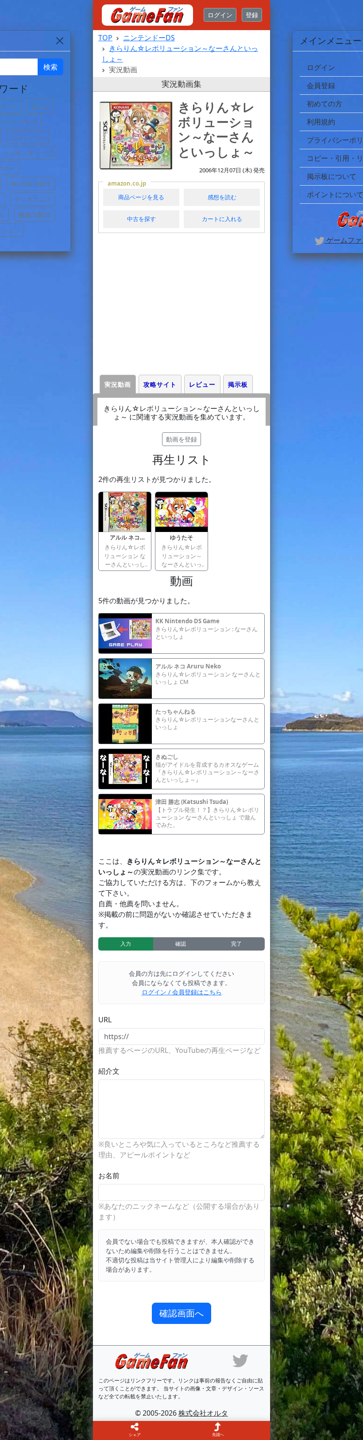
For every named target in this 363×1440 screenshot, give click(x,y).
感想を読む (222, 197)
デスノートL (28, 137)
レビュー (202, 384)
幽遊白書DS (34, 214)
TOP (105, 38)
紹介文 (109, 1071)
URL (105, 1020)
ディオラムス (32, 199)
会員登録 (321, 85)
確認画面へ (181, 1313)
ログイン (220, 15)
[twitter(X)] (240, 1360)
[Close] (60, 41)
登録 (252, 15)
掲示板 (238, 384)
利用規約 (321, 122)
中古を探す (141, 219)
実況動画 (117, 384)
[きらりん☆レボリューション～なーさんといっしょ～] (136, 136)
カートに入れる (222, 219)
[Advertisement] (181, 304)
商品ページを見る (141, 197)
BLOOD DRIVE (31, 183)
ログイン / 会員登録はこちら (182, 992)
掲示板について (331, 176)
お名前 (109, 1175)
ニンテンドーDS (149, 38)
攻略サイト (160, 384)
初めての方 (324, 104)
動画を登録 (181, 439)
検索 (50, 67)
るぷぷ (40, 106)
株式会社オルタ (203, 1413)
